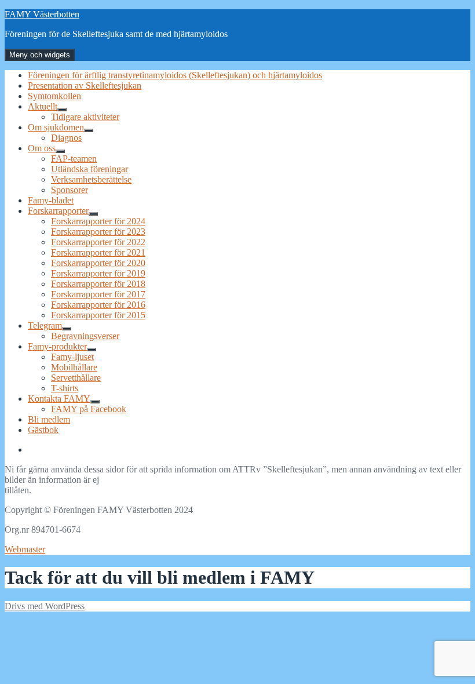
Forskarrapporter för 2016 (98, 305)
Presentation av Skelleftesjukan (84, 85)
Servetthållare (76, 378)
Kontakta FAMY (59, 398)
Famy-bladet (51, 200)
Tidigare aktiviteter (85, 117)
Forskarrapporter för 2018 (98, 284)
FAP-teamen (74, 158)
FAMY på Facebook (88, 409)
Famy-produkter (57, 346)
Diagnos (66, 138)
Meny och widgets (39, 54)
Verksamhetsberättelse (91, 179)
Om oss (42, 148)
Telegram (45, 325)
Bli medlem (49, 419)
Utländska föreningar (89, 169)
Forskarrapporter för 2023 (98, 232)
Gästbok (43, 430)
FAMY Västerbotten (42, 14)
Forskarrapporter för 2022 (98, 242)
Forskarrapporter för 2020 (98, 263)
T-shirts (64, 388)
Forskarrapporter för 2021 (98, 252)
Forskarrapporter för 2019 (98, 273)
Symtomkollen (54, 96)
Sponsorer (69, 190)
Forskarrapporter (58, 211)
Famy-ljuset (72, 357)
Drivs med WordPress (45, 606)
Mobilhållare (74, 367)
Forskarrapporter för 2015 (98, 315)
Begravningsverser (85, 336)
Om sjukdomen (56, 127)
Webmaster (25, 549)
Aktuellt (42, 106)
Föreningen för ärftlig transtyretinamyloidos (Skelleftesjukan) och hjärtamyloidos (175, 75)
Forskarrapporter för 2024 (98, 221)
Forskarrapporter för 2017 (98, 294)
